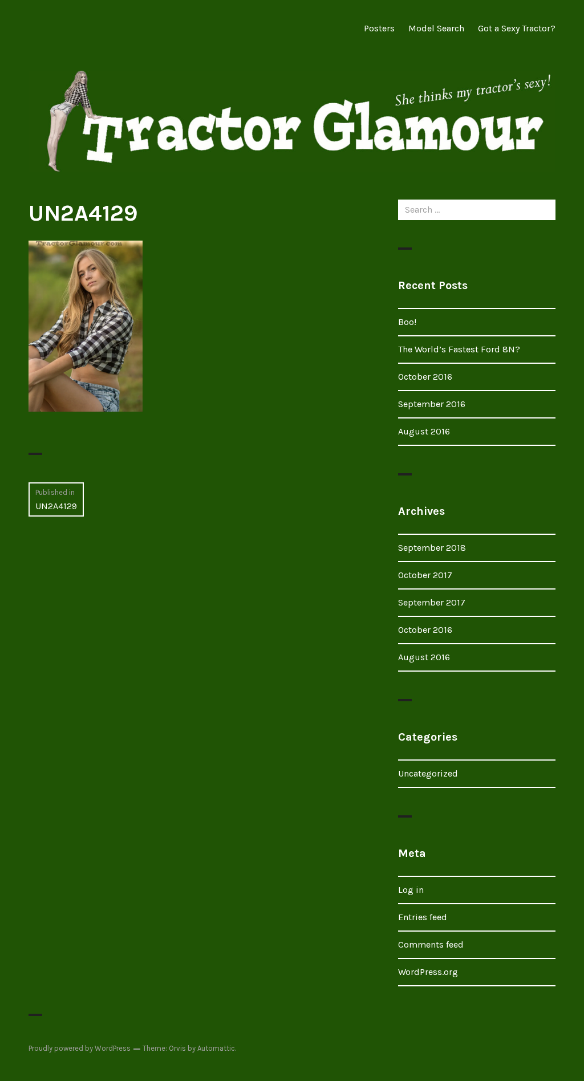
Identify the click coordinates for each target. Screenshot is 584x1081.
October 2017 (425, 575)
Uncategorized (428, 773)
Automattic (216, 1048)
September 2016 (431, 404)
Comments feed (431, 944)
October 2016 (425, 376)
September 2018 (432, 547)
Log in (411, 889)
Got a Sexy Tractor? (516, 28)
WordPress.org (428, 971)
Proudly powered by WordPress (80, 1048)
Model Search (436, 28)
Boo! (407, 321)
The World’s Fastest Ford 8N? (459, 349)
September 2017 (431, 602)
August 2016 (424, 431)
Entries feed (422, 917)
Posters (379, 28)
